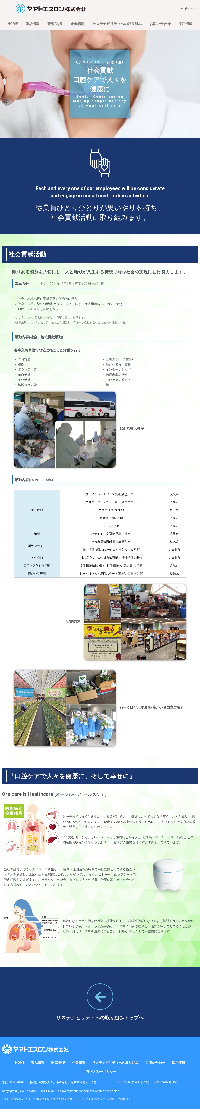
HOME (13, 24)
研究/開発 (55, 24)
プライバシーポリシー (100, 1072)
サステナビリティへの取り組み (117, 24)
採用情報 (186, 24)
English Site (188, 8)
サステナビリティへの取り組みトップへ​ (100, 1017)
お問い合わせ (160, 24)
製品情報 (33, 24)
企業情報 (78, 24)
